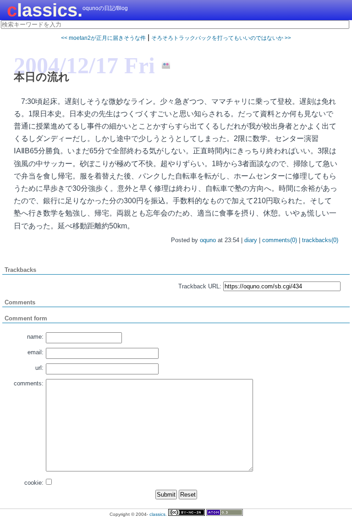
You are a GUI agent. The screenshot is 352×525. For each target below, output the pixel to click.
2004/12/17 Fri (84, 65)
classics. (44, 10)
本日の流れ (42, 76)
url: (39, 367)
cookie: (34, 482)
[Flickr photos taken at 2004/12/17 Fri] (162, 65)
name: (35, 336)
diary (250, 240)
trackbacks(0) (320, 240)
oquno (208, 240)
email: (36, 352)
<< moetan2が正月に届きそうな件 (103, 38)
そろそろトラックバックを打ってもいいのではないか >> (221, 38)
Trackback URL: (199, 286)
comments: (29, 383)
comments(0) (279, 240)
